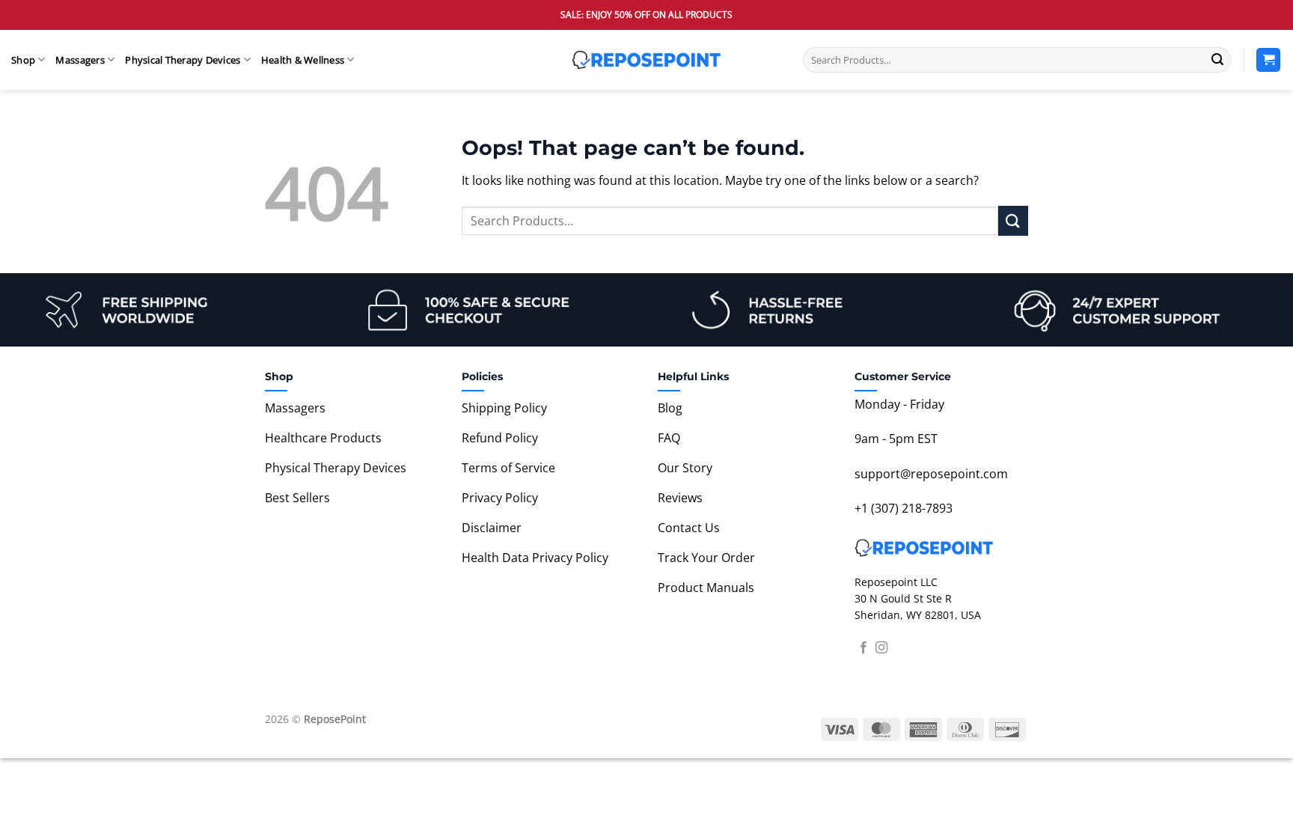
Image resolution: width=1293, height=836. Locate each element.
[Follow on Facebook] (863, 648)
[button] (1268, 60)
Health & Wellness (302, 60)
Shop (23, 60)
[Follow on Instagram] (881, 648)
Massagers (79, 60)
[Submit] (1217, 60)
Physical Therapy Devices (182, 60)
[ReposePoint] (646, 60)
